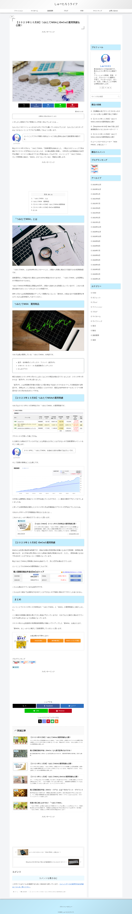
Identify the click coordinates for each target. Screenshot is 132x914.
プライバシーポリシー (66, 906)
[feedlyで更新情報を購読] (52, 721)
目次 (45, 194)
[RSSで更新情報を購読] (56, 721)
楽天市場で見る (55, 640)
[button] (118, 97)
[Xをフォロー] (40, 721)
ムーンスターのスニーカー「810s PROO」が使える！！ (104, 143)
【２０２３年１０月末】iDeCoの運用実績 (46, 207)
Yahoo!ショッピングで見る (72, 640)
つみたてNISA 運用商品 (41, 201)
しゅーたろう (105, 66)
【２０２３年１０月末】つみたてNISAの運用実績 (49, 204)
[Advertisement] (48, 46)
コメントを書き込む (48, 878)
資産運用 (16, 667)
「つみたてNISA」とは (40, 198)
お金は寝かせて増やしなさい (39, 635)
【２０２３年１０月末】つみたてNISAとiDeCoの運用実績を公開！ (104, 135)
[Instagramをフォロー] (44, 721)
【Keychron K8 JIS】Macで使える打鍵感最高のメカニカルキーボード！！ (105, 128)
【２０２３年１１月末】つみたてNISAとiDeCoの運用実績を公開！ (104, 120)
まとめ (35, 210)
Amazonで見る (38, 640)
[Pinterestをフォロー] (48, 721)
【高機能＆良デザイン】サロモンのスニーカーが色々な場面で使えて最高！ (105, 112)
